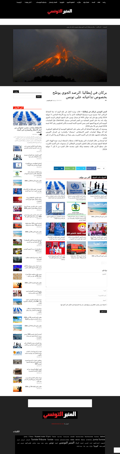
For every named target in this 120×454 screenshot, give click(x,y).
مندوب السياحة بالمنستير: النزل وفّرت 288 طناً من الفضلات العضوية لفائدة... (32, 301)
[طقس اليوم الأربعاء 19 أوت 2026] (17, 328)
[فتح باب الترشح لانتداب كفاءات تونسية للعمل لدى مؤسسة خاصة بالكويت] (17, 353)
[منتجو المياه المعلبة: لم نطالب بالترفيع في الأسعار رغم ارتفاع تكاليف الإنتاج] (17, 311)
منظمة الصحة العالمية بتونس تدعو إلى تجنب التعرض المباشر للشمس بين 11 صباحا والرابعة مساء (77, 197)
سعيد (42, 443)
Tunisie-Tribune (38, 439)
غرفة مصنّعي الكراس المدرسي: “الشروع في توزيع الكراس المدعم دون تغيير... (33, 379)
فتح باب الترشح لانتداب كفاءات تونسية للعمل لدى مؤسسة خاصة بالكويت (33, 353)
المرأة (77, 443)
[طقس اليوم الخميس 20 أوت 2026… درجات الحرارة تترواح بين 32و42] (17, 319)
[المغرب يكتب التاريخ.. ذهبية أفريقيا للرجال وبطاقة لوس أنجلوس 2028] (97, 229)
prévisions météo (64, 440)
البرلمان (23, 439)
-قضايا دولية (86, 2)
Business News (80, 436)
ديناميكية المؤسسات (41, 2)
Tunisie (50, 439)
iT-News (31, 436)
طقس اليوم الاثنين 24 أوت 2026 (99, 256)
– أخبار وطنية (28, 2)
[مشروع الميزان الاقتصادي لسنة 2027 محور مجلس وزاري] (17, 293)
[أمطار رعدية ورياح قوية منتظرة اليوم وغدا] (17, 260)
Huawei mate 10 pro (43, 436)
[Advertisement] (96, 105)
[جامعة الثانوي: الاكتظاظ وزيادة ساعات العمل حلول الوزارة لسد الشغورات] (76, 229)
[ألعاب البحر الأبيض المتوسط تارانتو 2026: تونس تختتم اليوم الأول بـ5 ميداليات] (55, 247)
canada (72, 436)
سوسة (38, 443)
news (72, 440)
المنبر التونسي (49, 100)
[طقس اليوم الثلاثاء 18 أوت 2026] (17, 389)
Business (96, 436)
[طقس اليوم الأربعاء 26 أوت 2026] (97, 208)
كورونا (96, 446)
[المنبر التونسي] (60, 12)
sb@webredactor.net (57, 424)
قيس (18, 443)
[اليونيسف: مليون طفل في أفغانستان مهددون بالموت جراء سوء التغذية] (55, 229)
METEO (77, 440)
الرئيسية (19, 2)
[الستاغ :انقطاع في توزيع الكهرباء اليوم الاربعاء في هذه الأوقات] (55, 208)
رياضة (104, 2)
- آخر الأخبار (99, 27)
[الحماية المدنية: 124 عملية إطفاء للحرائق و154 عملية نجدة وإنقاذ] (76, 247)
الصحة (93, 2)
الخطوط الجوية (70, 2)
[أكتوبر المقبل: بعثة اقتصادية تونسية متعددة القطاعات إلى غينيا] (97, 188)
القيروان (81, 443)
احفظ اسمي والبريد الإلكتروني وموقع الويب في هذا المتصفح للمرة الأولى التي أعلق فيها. (83, 304)
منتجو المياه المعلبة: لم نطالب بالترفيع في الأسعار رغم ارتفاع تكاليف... (34, 310)
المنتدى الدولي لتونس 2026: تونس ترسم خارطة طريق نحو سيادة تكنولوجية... (33, 336)
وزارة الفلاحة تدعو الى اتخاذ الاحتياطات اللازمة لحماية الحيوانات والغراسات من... (33, 173)
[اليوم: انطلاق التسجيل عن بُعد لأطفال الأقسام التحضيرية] (17, 371)
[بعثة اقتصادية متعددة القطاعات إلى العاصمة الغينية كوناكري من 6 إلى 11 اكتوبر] (17, 345)
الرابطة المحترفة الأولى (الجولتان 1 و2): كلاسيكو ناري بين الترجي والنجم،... (33, 241)
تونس (51, 443)
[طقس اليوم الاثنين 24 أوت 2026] (97, 247)
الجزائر (18, 439)
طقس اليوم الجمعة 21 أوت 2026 (33, 282)
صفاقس (34, 443)
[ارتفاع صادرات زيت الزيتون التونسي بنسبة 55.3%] (17, 251)
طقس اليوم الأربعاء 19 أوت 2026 (33, 325)
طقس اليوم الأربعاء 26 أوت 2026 (99, 216)
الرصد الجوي (96, 443)
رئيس (46, 443)
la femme (89, 440)
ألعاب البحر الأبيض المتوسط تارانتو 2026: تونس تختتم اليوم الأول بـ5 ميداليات (56, 257)
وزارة (91, 446)
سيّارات (79, 2)
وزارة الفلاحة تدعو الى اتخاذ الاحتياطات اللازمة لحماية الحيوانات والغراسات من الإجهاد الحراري (76, 218)
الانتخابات (28, 439)
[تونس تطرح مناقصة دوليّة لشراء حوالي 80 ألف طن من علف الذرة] (17, 276)
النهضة (56, 443)
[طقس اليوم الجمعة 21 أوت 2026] (17, 285)
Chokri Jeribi (66, 436)
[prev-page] (105, 263)
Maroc (83, 440)
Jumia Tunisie (99, 439)
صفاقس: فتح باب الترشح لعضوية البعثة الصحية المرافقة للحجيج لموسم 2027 (33, 362)
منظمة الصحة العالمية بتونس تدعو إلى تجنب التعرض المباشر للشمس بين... (33, 147)
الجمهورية (103, 443)
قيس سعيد (102, 446)
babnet (102, 436)
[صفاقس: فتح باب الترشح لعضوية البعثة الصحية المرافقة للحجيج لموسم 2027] (17, 362)
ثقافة (99, 2)
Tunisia (57, 440)
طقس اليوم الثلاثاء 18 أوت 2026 (33, 386)
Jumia (25, 436)
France (54, 436)
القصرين (86, 443)
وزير (87, 446)
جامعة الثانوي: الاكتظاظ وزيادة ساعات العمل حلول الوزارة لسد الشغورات (34, 199)
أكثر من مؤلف (84, 177)
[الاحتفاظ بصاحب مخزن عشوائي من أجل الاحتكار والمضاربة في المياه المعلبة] (55, 188)
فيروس (22, 443)
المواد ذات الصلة (99, 177)
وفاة (84, 446)
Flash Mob (59, 436)
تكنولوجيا (62, 2)
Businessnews (89, 436)
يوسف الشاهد (79, 446)
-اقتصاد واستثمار (53, 2)
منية (39, 134)
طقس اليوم (28, 443)
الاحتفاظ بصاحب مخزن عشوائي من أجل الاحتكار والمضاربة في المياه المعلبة (28, 130)
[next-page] (102, 263)
